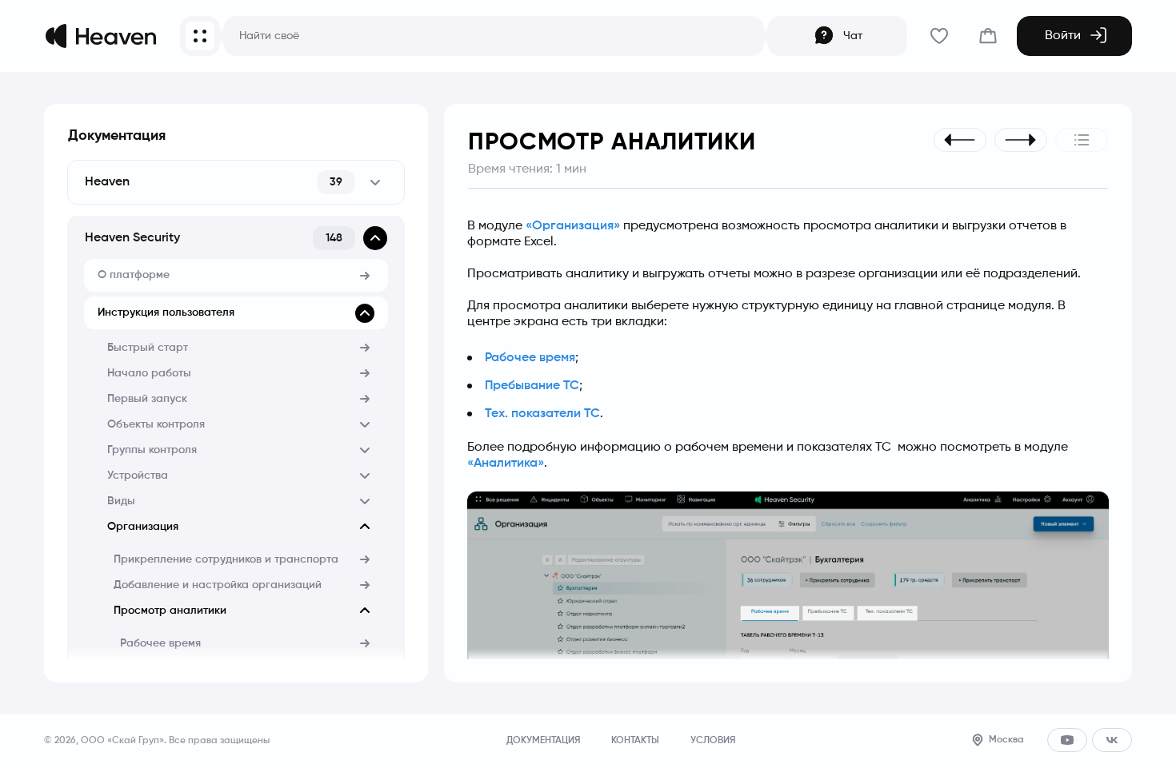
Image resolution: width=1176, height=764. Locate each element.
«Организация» (573, 226)
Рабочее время (530, 358)
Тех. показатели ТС (542, 414)
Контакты (635, 741)
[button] (236, 182)
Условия (712, 741)
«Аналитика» (505, 463)
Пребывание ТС (532, 386)
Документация (117, 136)
